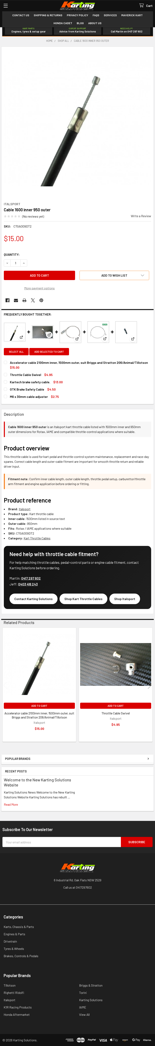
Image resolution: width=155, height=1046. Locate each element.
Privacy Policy (77, 15)
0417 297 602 (31, 578)
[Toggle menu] (5, 5)
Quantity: (12, 254)
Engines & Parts (14, 934)
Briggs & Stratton (91, 985)
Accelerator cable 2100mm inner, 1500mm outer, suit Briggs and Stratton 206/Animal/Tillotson (79, 362)
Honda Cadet (62, 23)
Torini (83, 992)
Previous (5, 685)
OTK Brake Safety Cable (27, 389)
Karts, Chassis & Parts (19, 927)
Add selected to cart (49, 351)
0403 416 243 (28, 584)
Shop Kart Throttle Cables (83, 599)
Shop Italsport (124, 599)
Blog (80, 23)
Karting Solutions (91, 1000)
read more (11, 804)
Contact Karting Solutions (33, 599)
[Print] (24, 300)
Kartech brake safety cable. (30, 382)
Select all (16, 351)
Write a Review (141, 216)
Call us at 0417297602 (77, 887)
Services (110, 15)
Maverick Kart (132, 15)
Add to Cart (39, 705)
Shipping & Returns (48, 15)
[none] (77, 123)
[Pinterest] (41, 300)
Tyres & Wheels (14, 948)
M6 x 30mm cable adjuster (29, 396)
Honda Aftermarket (17, 1014)
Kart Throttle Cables (37, 538)
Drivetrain (10, 941)
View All (84, 1014)
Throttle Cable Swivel (25, 375)
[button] (114, 275)
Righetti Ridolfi (14, 992)
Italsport (24, 509)
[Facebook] (7, 300)
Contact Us (20, 15)
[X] (33, 300)
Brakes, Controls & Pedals (21, 956)
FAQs (96, 15)
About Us (95, 23)
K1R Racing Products (18, 1007)
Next (150, 685)
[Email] (16, 300)
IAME (82, 1007)
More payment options (39, 288)
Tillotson (10, 985)
